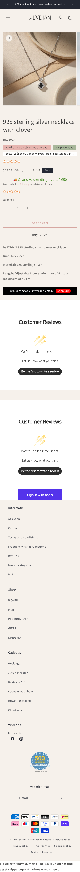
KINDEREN (15, 637)
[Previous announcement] (7, 4)
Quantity (8, 200)
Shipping (24, 184)
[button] (8, 17)
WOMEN (13, 600)
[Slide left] (30, 113)
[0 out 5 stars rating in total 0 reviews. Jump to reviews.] (12, 162)
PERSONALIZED (18, 619)
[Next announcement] (72, 4)
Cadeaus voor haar (20, 691)
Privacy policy (20, 845)
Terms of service (41, 845)
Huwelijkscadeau (19, 701)
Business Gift (17, 682)
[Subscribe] (60, 798)
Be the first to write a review (40, 371)
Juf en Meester (18, 673)
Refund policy (62, 839)
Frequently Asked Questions (27, 546)
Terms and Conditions (23, 537)
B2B (10, 574)
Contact (13, 528)
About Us (14, 519)
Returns (13, 556)
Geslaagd (14, 663)
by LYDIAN (24, 839)
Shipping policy (62, 845)
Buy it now (40, 235)
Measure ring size (19, 565)
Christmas (15, 710)
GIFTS (12, 628)
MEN (11, 610)
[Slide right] (49, 113)
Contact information (42, 852)
